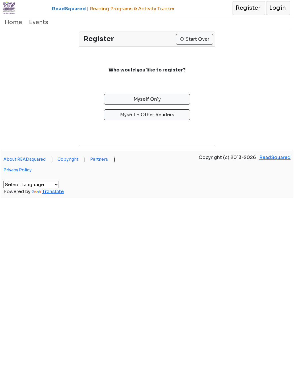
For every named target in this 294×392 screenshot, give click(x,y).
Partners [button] (102, 159)
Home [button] (13, 22)
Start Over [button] (196, 39)
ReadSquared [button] (275, 157)
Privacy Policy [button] (17, 169)
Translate (53, 192)
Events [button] (38, 22)
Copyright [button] (71, 159)
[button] (248, 8)
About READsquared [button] (28, 159)
